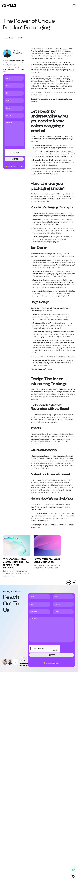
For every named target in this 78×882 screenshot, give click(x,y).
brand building (43, 513)
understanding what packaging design (48, 148)
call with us (35, 527)
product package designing (63, 49)
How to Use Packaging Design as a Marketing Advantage (57, 356)
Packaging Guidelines (45, 369)
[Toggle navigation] (74, 5)
